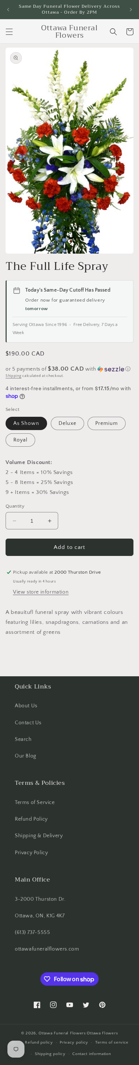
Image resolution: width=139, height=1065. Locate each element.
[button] (9, 32)
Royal (20, 440)
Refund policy (39, 1042)
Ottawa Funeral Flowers (62, 1033)
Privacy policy (74, 1042)
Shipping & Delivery (39, 836)
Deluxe (67, 423)
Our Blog (25, 756)
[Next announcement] (131, 9)
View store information (41, 592)
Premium (106, 423)
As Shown (26, 423)
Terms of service (112, 1042)
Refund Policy (31, 819)
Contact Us (28, 723)
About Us (26, 706)
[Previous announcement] (8, 9)
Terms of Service (35, 802)
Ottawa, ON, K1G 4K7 (39, 916)
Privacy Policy (31, 853)
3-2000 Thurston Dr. (40, 899)
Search (23, 739)
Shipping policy (50, 1054)
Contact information (91, 1054)
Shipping (13, 376)
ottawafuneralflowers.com (47, 949)
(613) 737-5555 (32, 932)
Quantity (15, 506)
